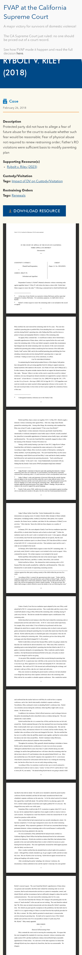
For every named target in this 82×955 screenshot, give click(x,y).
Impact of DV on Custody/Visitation (37, 181)
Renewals (18, 195)
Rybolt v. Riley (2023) (22, 167)
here (20, 53)
